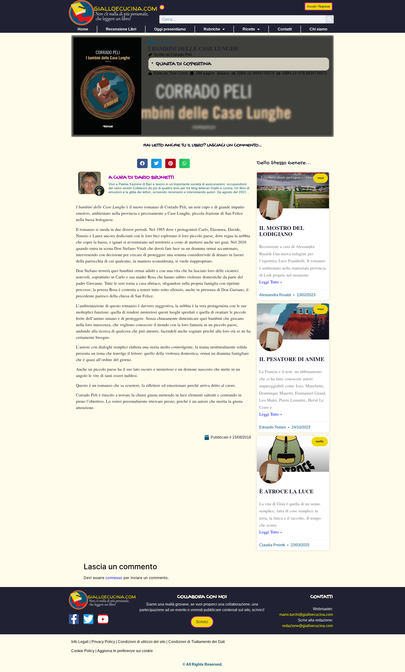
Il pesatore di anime (291, 359)
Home (83, 29)
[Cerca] (330, 19)
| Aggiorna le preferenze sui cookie (123, 651)
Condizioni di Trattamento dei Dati (196, 642)
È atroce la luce (286, 491)
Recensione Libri (121, 29)
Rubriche (212, 29)
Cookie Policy (82, 651)
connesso (113, 577)
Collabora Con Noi (202, 597)
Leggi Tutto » (270, 281)
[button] (162, 7)
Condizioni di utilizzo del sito (141, 642)
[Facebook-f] (74, 619)
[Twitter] (88, 619)
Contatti (285, 29)
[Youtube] (103, 619)
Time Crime (178, 73)
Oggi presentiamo (170, 29)
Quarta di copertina (183, 64)
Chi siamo (318, 29)
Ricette (249, 29)
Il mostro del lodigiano (281, 231)
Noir (170, 42)
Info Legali (80, 642)
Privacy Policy (103, 642)
